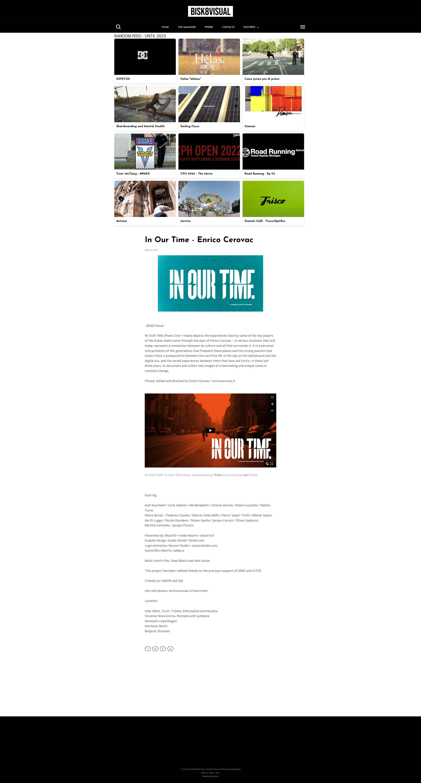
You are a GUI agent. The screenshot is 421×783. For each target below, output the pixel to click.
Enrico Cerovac (232, 475)
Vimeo (252, 475)
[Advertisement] (210, 686)
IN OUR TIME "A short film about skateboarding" (179, 475)
